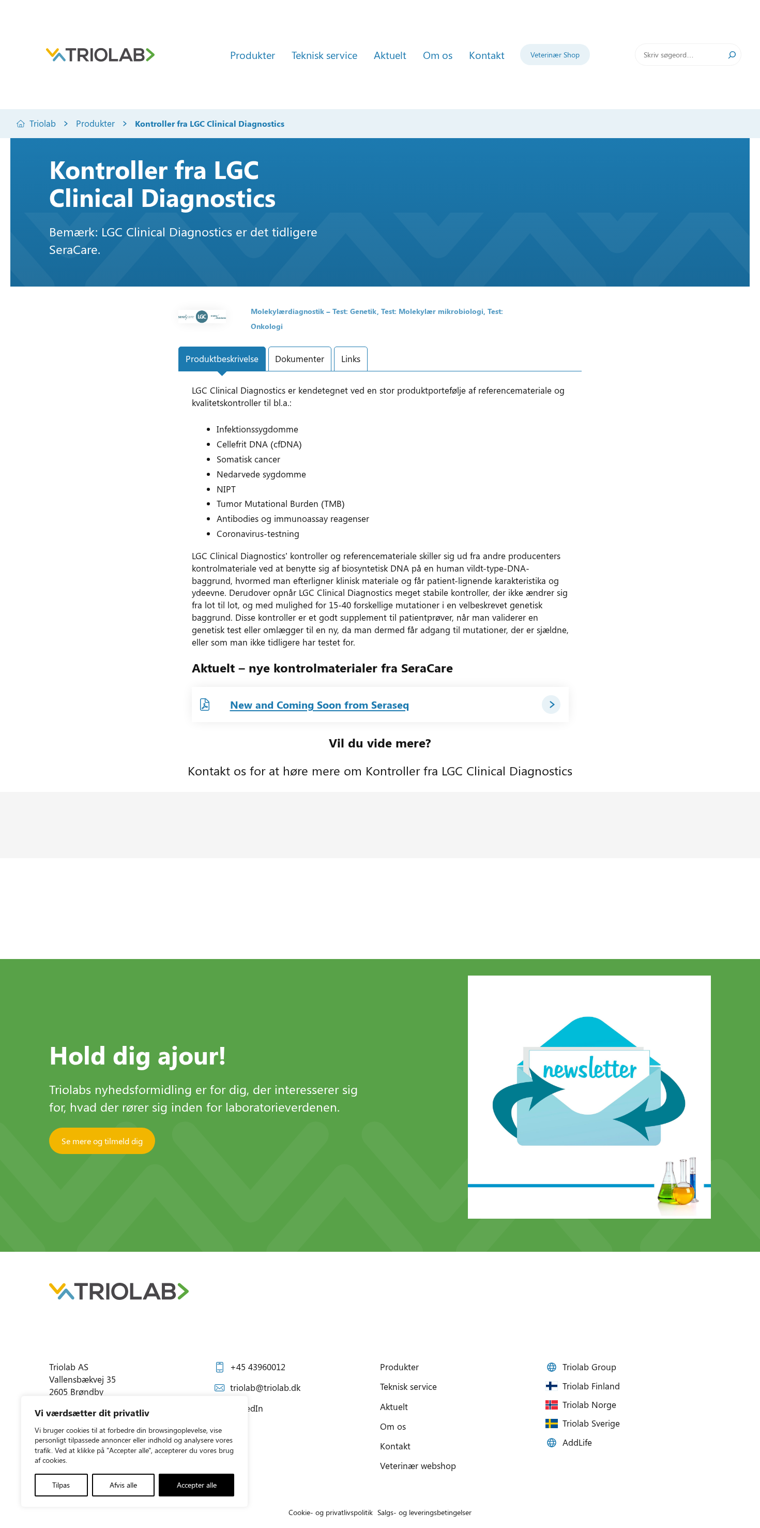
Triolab (42, 123)
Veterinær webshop (418, 1465)
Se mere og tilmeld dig (102, 1140)
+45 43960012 (257, 1366)
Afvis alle (123, 1485)
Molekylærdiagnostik (287, 311)
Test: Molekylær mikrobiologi (432, 311)
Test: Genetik (354, 311)
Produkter (95, 123)
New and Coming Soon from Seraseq (319, 704)
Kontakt (395, 1445)
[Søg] (732, 54)
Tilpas (61, 1485)
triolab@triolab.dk (265, 1387)
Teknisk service (408, 1386)
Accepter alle (197, 1485)
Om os (393, 1426)
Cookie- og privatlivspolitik (330, 1512)
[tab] (222, 359)
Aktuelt (394, 1406)
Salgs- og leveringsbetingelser (424, 1512)
